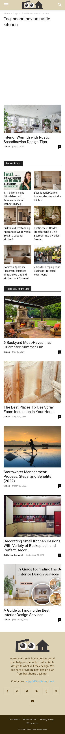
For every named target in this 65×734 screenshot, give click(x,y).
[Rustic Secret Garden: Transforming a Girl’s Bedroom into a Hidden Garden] (48, 215)
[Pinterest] (26, 691)
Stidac (7, 146)
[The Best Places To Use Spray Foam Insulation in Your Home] (32, 382)
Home (7, 13)
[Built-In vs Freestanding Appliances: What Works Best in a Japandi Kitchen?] (17, 215)
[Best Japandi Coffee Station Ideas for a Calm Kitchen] (48, 180)
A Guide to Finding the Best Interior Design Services (26, 612)
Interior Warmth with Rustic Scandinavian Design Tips (27, 139)
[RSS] (36, 691)
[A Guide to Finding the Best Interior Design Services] (32, 585)
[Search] (60, 5)
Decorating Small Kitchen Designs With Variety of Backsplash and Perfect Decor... (32, 545)
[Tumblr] (46, 691)
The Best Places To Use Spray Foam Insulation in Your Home (29, 409)
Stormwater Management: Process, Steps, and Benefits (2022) (27, 476)
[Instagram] (17, 691)
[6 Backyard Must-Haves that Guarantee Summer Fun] (32, 317)
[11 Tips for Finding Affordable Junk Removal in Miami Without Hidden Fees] (17, 180)
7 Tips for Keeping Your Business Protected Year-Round (47, 271)
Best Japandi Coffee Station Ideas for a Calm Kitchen (47, 196)
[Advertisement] (32, 70)
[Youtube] (32, 701)
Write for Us (33, 723)
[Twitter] (56, 691)
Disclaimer (14, 719)
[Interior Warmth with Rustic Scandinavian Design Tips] (32, 119)
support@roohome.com (39, 681)
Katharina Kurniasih (13, 555)
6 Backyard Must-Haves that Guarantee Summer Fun (27, 344)
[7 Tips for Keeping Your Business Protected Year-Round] (48, 254)
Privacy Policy (46, 719)
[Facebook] (7, 691)
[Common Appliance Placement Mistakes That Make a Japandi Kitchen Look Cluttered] (17, 254)
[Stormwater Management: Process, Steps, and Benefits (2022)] (32, 446)
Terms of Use (29, 719)
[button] (6, 5)
